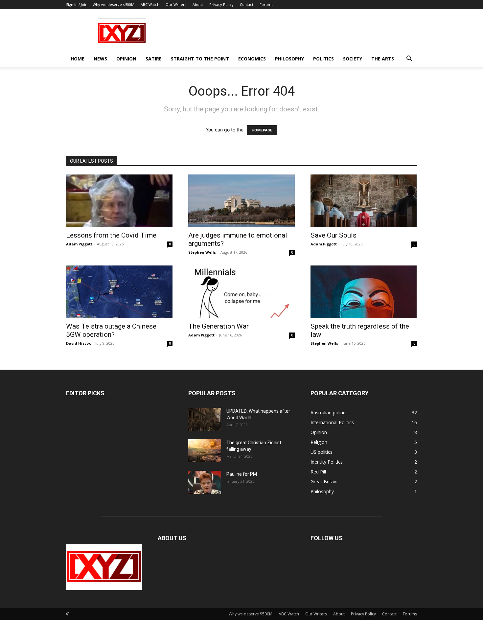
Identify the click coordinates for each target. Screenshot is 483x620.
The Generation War (218, 326)
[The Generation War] (241, 291)
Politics (323, 59)
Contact (246, 4)
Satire (154, 59)
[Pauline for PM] (204, 482)
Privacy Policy (221, 4)
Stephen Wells (202, 252)
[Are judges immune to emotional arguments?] (241, 200)
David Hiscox (78, 343)
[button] (409, 59)
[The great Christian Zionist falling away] (204, 450)
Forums (266, 4)
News (100, 59)
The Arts (382, 59)
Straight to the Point (200, 59)
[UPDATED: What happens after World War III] (204, 419)
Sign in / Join (76, 4)
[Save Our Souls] (363, 200)
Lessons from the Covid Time (111, 235)
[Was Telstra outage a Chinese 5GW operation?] (119, 291)
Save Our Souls (333, 235)
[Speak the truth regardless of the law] (363, 291)
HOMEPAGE (262, 130)
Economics (252, 59)
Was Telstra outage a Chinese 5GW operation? (111, 330)
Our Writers (176, 4)
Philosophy (289, 59)
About (198, 4)
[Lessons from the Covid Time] (119, 200)
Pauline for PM (241, 474)
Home (77, 59)
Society (352, 59)
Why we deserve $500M (113, 4)
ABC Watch (150, 4)
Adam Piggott (79, 243)
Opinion (126, 59)
